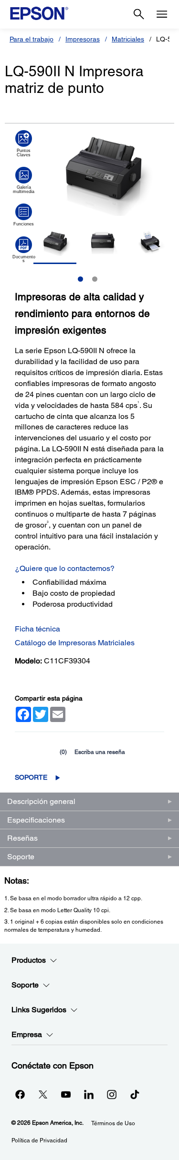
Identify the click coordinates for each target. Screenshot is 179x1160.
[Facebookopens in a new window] (20, 1094)
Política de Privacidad (39, 1140)
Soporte (31, 777)
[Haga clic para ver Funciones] (23, 215)
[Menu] (161, 14)
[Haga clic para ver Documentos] (23, 249)
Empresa (26, 1034)
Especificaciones (36, 819)
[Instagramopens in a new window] (111, 1094)
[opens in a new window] (134, 1094)
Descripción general (41, 801)
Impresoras (82, 39)
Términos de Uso (113, 1123)
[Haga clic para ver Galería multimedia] (23, 180)
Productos (28, 960)
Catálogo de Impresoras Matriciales (75, 642)
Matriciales (128, 39)
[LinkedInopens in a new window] (88, 1094)
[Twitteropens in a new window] (43, 1094)
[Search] (139, 14)
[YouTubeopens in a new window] (65, 1094)
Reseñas (22, 838)
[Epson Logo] (39, 13)
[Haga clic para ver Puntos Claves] (23, 143)
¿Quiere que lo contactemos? (65, 568)
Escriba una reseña (99, 752)
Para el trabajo (31, 39)
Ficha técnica (37, 628)
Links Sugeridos (38, 1009)
